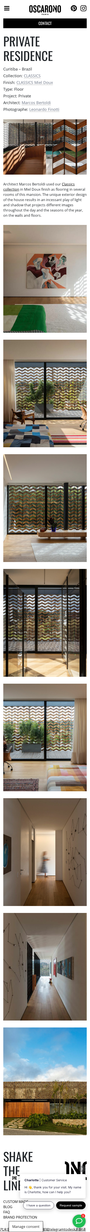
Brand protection (20, 1217)
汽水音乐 (7, 1229)
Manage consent (26, 1226)
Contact (45, 23)
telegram (56, 1229)
